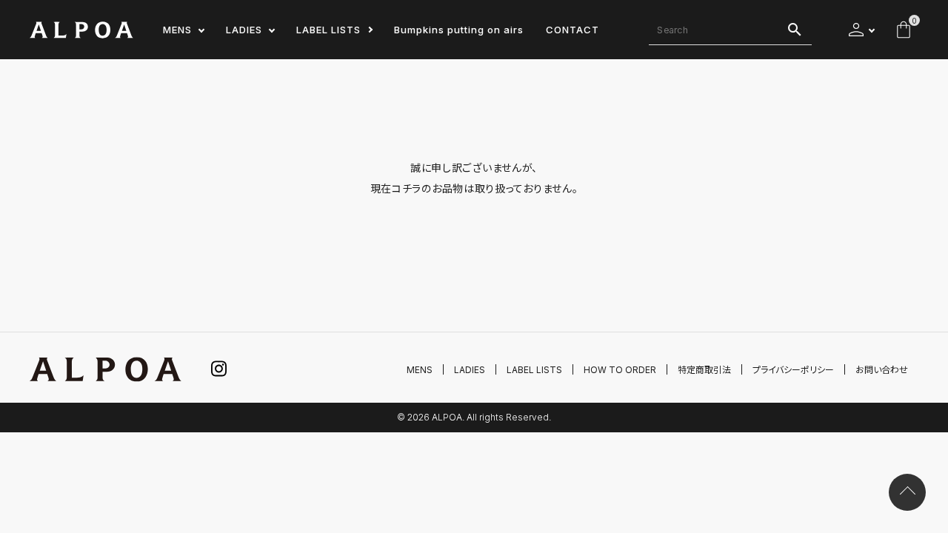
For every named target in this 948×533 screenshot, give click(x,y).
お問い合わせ (881, 369)
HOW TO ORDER (620, 369)
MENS (177, 30)
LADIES (244, 30)
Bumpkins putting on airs (459, 30)
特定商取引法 (704, 369)
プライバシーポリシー (793, 369)
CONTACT (572, 30)
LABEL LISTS (328, 30)
